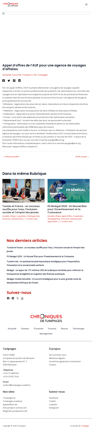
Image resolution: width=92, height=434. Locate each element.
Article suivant (82, 156)
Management (46, 333)
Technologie (78, 328)
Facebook (53, 397)
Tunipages (85, 426)
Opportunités (53, 221)
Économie (6, 219)
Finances (52, 328)
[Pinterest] (14, 80)
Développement (33, 216)
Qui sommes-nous (57, 354)
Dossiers (25, 328)
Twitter (52, 401)
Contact (52, 364)
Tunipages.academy (12, 401)
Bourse (64, 328)
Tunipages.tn (9, 397)
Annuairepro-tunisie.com (15, 407)
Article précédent (11, 156)
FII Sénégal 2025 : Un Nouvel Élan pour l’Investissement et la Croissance (67, 209)
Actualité (6, 74)
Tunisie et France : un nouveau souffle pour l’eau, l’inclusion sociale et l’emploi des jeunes (21, 209)
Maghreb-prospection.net (15, 411)
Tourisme (16, 74)
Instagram (54, 407)
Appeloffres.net (10, 404)
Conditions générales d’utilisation (65, 361)
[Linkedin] (19, 80)
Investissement (17, 219)
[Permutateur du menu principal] (86, 4)
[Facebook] (3, 80)
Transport (27, 74)
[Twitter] (9, 80)
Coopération (21, 216)
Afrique (13, 216)
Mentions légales (57, 358)
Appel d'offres (67, 216)
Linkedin (53, 404)
